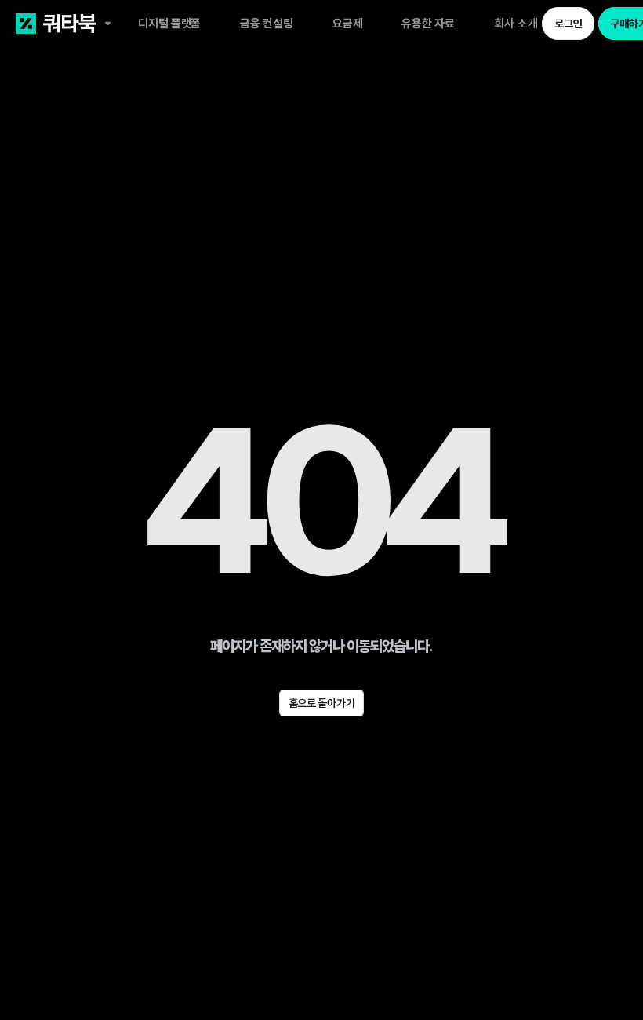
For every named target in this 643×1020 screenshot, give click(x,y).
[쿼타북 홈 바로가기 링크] (77, 23)
